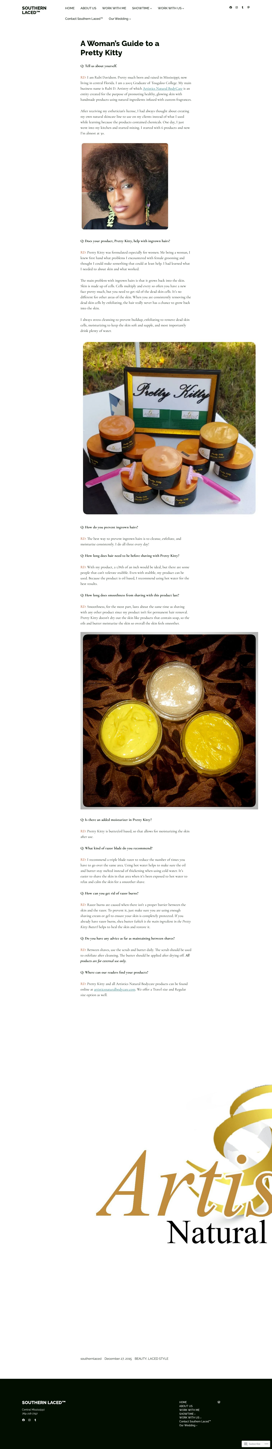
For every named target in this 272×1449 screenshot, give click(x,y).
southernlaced (91, 1358)
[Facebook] (230, 7)
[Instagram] (236, 7)
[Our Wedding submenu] (130, 19)
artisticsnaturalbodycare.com (114, 989)
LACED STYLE (158, 1358)
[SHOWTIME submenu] (151, 8)
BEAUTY (141, 1358)
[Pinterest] (248, 7)
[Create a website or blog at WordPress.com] (219, 1402)
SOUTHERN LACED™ (34, 10)
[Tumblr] (242, 7)
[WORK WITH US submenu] (183, 8)
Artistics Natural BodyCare (162, 88)
